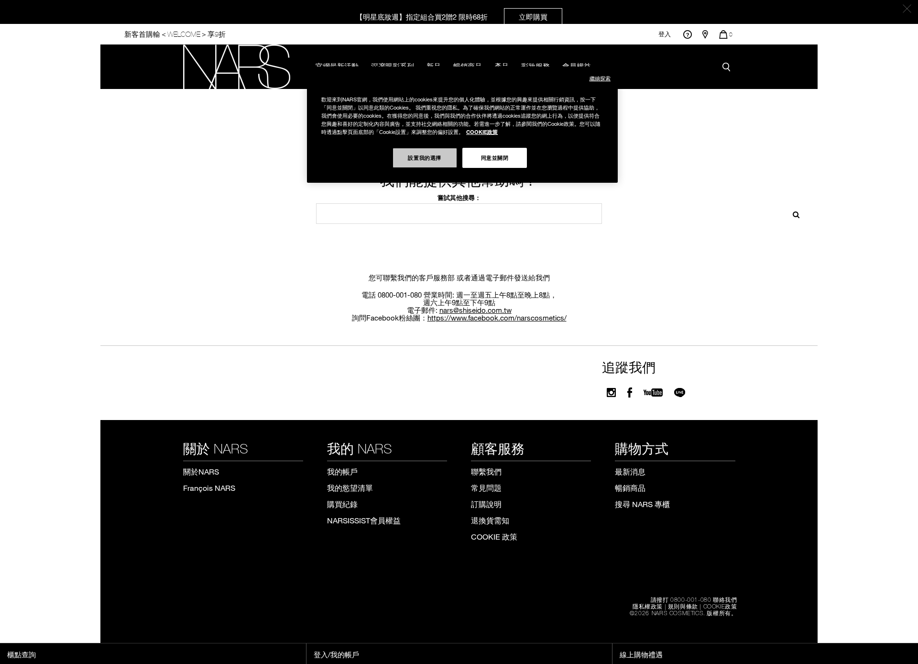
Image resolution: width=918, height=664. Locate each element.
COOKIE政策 (720, 606)
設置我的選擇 (424, 157)
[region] (462, 124)
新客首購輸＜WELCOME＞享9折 (175, 34)
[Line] (680, 392)
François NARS (209, 487)
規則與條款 (683, 606)
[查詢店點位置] (705, 34)
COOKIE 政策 (494, 536)
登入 (664, 34)
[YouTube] (653, 392)
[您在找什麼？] (728, 66)
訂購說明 (486, 504)
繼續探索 (600, 78)
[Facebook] (629, 392)
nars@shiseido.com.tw (475, 310)
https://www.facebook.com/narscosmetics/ (497, 317)
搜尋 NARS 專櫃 (642, 504)
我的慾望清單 (350, 487)
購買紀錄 (342, 504)
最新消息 (630, 471)
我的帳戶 (342, 471)
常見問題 (486, 487)
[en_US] (792, 213)
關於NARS (201, 471)
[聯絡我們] (687, 34)
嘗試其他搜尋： (459, 197)
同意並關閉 (495, 157)
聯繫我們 (486, 471)
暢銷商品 (630, 487)
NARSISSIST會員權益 (364, 520)
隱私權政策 (648, 606)
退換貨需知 (490, 520)
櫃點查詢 (21, 654)
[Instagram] (611, 392)
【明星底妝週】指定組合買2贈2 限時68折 (451, 16)
